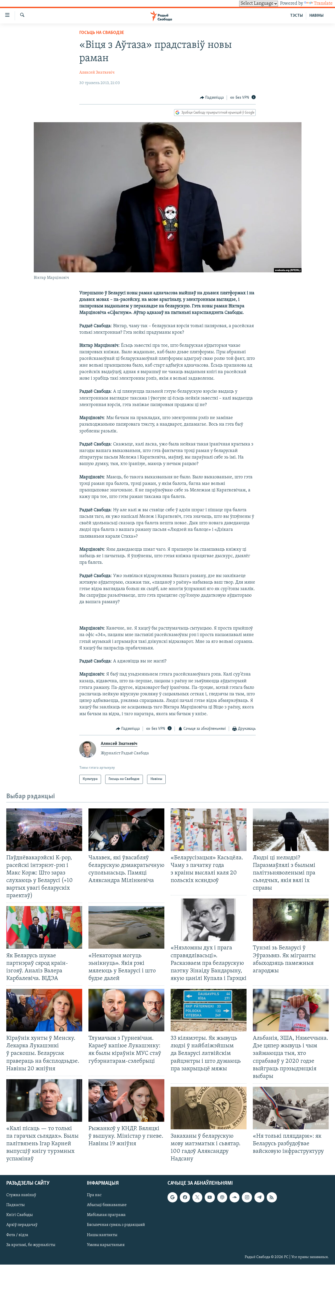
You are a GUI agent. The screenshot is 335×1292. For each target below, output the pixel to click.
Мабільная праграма (106, 1215)
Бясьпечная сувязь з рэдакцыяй (116, 1225)
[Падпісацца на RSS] (272, 1197)
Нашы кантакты (102, 1235)
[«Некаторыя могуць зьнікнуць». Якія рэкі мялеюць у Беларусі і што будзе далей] (126, 927)
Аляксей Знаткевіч (97, 73)
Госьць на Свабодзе (101, 33)
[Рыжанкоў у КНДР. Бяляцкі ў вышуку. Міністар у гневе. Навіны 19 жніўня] (126, 1100)
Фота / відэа (17, 1235)
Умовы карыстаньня (106, 1245)
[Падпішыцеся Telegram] (259, 1197)
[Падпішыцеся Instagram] (247, 1197)
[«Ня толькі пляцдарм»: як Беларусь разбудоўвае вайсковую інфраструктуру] (291, 1108)
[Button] (212, 97)
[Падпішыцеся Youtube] (210, 1197)
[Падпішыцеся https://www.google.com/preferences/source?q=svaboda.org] (172, 1197)
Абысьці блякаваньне (107, 1205)
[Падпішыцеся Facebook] (185, 1197)
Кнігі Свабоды (19, 1215)
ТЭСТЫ (296, 16)
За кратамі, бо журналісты (30, 1245)
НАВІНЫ (316, 16)
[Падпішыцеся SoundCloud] (234, 1197)
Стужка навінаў (21, 1195)
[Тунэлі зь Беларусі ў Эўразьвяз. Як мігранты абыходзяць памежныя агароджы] (291, 919)
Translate (323, 3)
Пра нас (94, 1195)
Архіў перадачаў (21, 1225)
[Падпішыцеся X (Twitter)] (197, 1197)
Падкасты (15, 1205)
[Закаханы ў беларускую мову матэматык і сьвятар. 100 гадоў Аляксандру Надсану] (209, 1108)
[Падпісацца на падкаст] (222, 1197)
